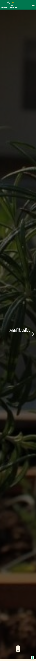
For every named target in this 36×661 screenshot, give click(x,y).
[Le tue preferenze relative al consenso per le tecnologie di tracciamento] (32, 657)
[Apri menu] (33, 4)
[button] (33, 334)
